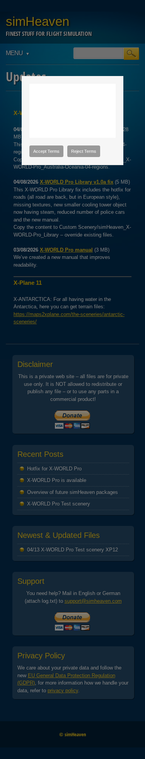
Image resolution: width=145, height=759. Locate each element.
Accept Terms (46, 151)
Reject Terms (83, 151)
